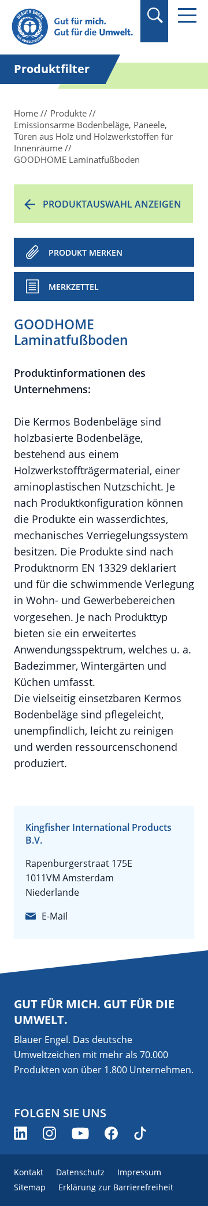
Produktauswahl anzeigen (112, 204)
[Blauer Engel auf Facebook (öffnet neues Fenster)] (111, 1133)
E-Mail (55, 916)
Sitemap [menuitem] (30, 1187)
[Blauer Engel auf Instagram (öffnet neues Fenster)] (49, 1133)
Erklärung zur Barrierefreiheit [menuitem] (115, 1187)
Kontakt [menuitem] (28, 1172)
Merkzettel (74, 286)
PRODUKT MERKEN (85, 252)
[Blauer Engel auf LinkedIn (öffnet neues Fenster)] (20, 1133)
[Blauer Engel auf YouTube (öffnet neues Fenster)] (80, 1133)
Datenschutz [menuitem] (80, 1172)
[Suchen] (154, 15)
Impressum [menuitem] (139, 1172)
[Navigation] (187, 15)
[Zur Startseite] (72, 27)
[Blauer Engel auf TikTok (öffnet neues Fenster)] (140, 1133)
